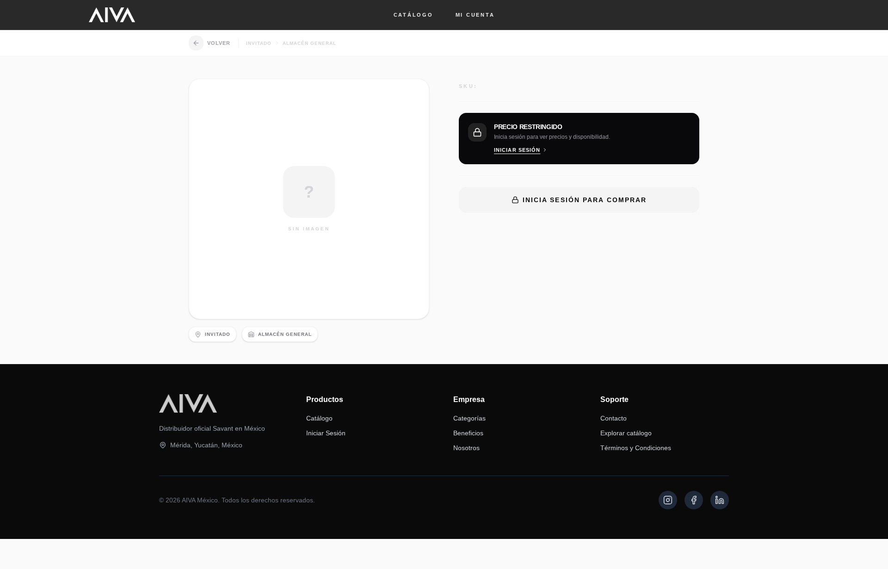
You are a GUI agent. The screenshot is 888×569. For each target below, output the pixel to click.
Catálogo (413, 15)
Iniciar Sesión (325, 433)
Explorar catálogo (626, 433)
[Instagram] (668, 500)
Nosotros (466, 447)
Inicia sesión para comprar (585, 200)
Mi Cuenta (475, 15)
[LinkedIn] (719, 500)
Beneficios (468, 433)
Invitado (258, 43)
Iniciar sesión (517, 150)
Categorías (469, 418)
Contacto (613, 418)
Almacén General (309, 43)
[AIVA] (112, 14)
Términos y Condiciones (635, 447)
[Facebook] (693, 500)
